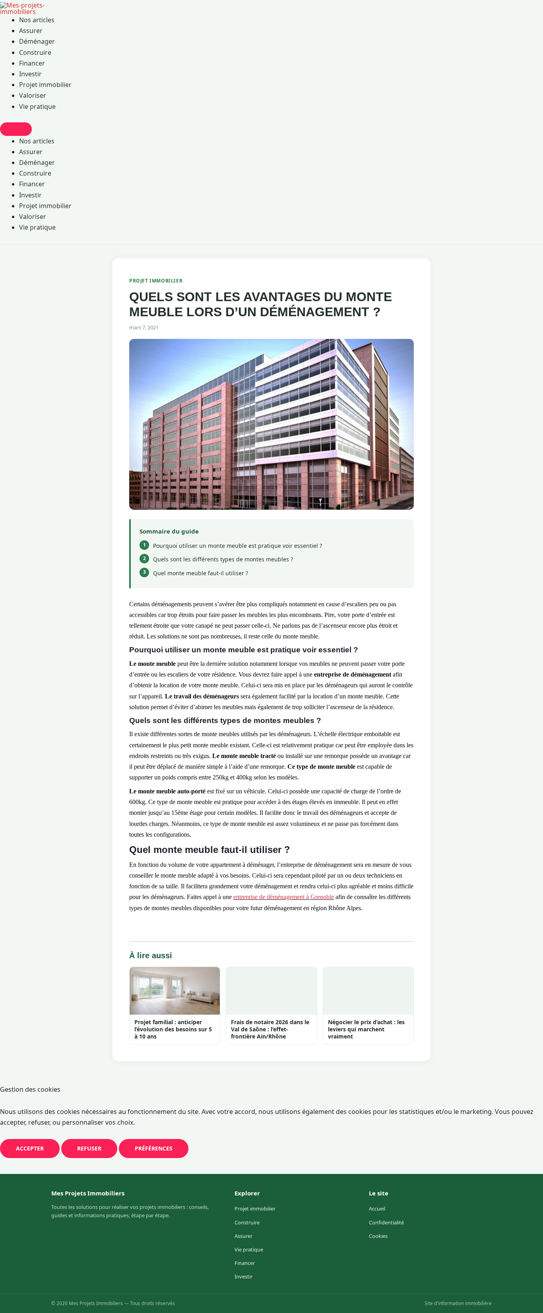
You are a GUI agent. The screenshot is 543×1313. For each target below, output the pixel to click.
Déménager (37, 41)
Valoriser (32, 95)
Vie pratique (37, 106)
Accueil (377, 1208)
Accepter (30, 1148)
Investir (30, 74)
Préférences (154, 1148)
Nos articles (36, 19)
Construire (35, 52)
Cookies (378, 1236)
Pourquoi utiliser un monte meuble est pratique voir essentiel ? (237, 545)
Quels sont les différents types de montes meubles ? (223, 559)
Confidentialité (386, 1222)
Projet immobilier (45, 84)
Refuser (89, 1148)
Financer (32, 63)
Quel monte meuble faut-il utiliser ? (200, 573)
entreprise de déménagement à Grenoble (283, 896)
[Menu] (16, 129)
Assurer (31, 30)
